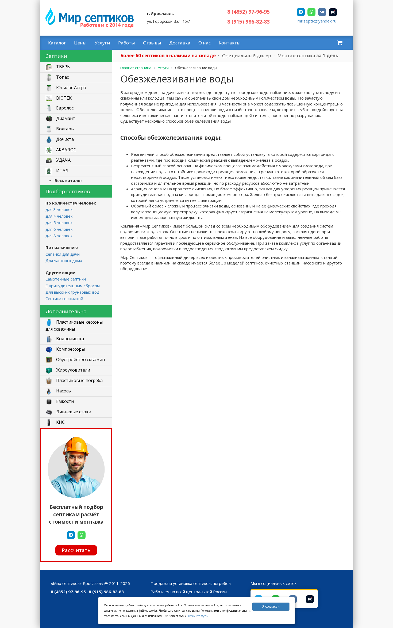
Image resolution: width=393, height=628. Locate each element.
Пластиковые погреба (79, 380)
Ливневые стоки (73, 412)
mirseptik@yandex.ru (317, 21)
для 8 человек (58, 235)
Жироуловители (72, 370)
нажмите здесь (197, 616)
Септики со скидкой (64, 298)
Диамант (65, 119)
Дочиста (64, 139)
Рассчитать (76, 550)
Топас (62, 77)
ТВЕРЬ (62, 67)
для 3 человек (58, 209)
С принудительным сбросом (72, 285)
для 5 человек (58, 222)
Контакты (230, 43)
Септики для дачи (62, 254)
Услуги (102, 43)
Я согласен (271, 606)
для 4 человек (58, 216)
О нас (204, 43)
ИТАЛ (61, 171)
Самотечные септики (65, 279)
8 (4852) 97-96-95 (248, 11)
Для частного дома (63, 260)
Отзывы (152, 43)
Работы (126, 43)
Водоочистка (69, 339)
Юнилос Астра (70, 88)
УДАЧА (63, 160)
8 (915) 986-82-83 (248, 21)
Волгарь (64, 129)
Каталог (57, 43)
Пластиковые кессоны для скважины (74, 325)
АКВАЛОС (65, 150)
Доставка (179, 43)
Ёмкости (64, 401)
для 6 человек (58, 229)
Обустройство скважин (80, 359)
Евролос (64, 108)
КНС (60, 422)
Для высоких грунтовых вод (72, 292)
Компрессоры (70, 349)
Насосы (63, 391)
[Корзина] (339, 43)
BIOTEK (63, 98)
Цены (80, 43)
